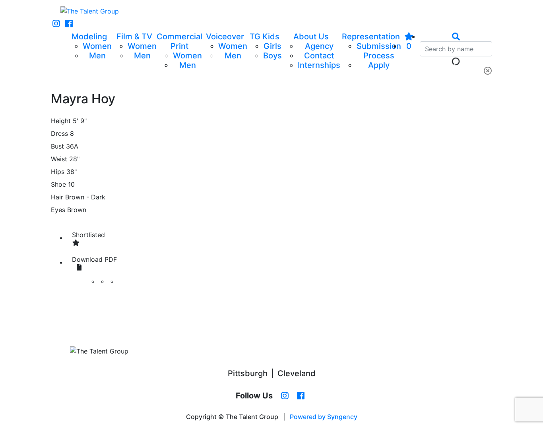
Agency (319, 46)
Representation (371, 36)
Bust (57, 146)
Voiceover (225, 36)
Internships (319, 65)
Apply (379, 65)
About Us (311, 36)
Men (97, 55)
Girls (272, 46)
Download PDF (94, 259)
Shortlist (88, 235)
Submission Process (379, 50)
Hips (57, 172)
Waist (59, 159)
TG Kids (264, 36)
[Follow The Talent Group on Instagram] (56, 24)
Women (97, 46)
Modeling (89, 36)
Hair (57, 197)
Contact (319, 55)
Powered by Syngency (323, 417)
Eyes (58, 210)
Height (61, 121)
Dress (59, 133)
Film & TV (134, 36)
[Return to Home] (89, 11)
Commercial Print (179, 41)
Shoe (58, 184)
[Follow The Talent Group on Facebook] (69, 24)
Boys (272, 55)
